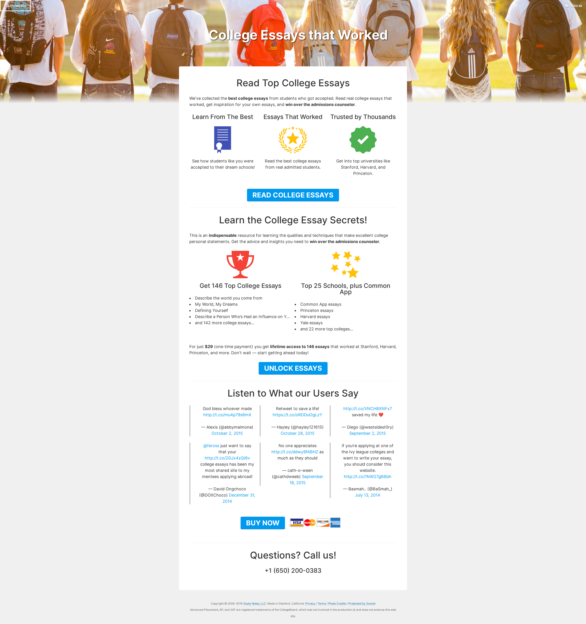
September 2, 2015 (367, 433)
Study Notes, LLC (254, 603)
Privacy (310, 603)
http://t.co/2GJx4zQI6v (227, 458)
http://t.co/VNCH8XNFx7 (367, 408)
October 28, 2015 (298, 433)
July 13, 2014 (367, 495)
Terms (322, 603)
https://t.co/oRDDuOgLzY (297, 414)
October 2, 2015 (227, 433)
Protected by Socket (361, 603)
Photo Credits (337, 603)
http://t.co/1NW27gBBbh (367, 476)
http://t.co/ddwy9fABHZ (294, 451)
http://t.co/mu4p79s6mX (227, 414)
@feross (211, 445)
